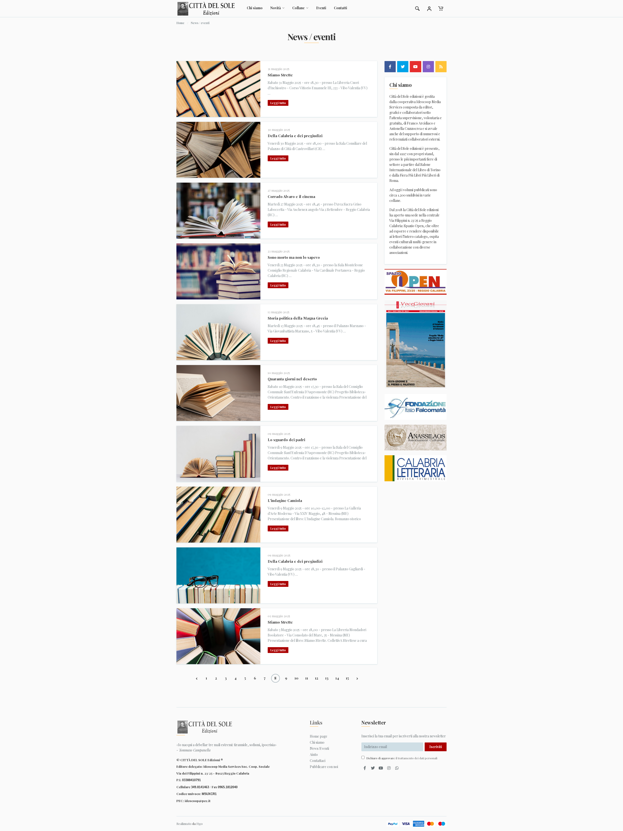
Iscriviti (435, 746)
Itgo (199, 824)
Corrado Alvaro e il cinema (291, 196)
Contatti (340, 8)
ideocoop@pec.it (198, 801)
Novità (275, 8)
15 (347, 678)
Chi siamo (255, 8)
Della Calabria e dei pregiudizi (295, 135)
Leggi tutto (278, 103)
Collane (298, 8)
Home (180, 23)
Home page (318, 736)
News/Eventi (319, 748)
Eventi (321, 8)
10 (296, 678)
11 (306, 678)
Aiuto (314, 754)
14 (337, 678)
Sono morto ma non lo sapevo (294, 257)
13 (327, 678)
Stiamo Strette (280, 74)
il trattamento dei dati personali (416, 758)
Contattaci (317, 760)
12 (316, 678)
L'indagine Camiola (285, 500)
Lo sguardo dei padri (286, 439)
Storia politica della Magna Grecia (298, 318)
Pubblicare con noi (324, 766)
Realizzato (184, 824)
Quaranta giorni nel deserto (292, 378)
